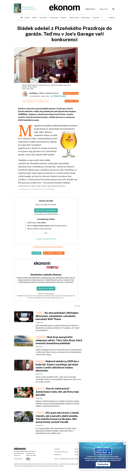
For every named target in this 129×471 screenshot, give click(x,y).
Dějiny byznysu (74, 17)
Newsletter (78, 452)
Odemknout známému (55, 253)
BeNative (112, 17)
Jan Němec (33, 93)
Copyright (17, 451)
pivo (24, 101)
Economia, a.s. (32, 451)
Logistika (95, 17)
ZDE (62, 297)
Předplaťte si (90, 9)
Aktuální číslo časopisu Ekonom (29, 8)
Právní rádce (85, 17)
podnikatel (31, 101)
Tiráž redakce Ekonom (61, 452)
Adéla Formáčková (75, 458)
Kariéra (77, 449)
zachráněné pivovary (42, 101)
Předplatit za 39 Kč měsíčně (46, 210)
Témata (34, 17)
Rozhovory (43, 17)
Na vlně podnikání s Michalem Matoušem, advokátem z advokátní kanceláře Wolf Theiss (57, 315)
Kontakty (57, 449)
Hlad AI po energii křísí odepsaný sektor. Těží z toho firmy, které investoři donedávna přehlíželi (59, 340)
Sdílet (37, 253)
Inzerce (56, 458)
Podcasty (63, 17)
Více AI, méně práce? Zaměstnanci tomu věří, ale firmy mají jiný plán (57, 391)
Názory (27, 17)
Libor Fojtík (29, 89)
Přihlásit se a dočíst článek (46, 239)
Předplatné (57, 454)
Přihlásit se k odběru (46, 288)
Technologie (53, 17)
